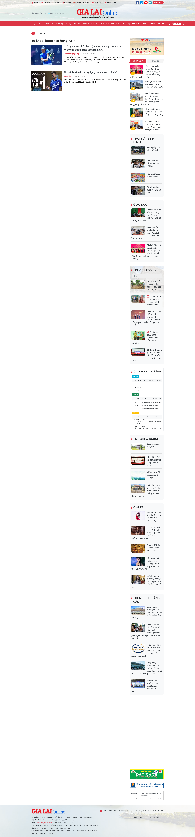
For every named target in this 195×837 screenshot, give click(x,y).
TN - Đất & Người (145, 438)
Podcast (67, 2)
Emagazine (98, 2)
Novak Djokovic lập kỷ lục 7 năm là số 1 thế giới (90, 72)
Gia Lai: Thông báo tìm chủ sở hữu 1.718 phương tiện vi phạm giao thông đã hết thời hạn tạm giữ (146, 631)
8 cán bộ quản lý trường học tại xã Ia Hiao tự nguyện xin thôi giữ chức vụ (153, 125)
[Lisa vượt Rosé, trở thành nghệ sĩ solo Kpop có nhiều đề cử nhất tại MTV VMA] (138, 530)
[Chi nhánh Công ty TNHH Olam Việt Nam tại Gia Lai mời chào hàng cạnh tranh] (138, 648)
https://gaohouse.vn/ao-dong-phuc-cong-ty (146, 798)
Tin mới (155, 61)
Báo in (57, 2)
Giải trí (144, 24)
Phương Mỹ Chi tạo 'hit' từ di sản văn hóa (153, 548)
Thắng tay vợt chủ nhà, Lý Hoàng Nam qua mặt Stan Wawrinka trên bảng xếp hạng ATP (93, 48)
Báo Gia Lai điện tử (97, 13)
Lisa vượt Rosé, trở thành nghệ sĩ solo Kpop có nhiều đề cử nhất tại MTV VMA (146, 532)
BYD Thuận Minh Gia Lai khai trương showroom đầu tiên (145, 685)
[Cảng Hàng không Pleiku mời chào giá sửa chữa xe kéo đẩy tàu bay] (138, 610)
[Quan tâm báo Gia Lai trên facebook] (137, 2)
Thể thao (161, 24)
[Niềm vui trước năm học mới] (138, 177)
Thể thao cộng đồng (72, 54)
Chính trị (59, 24)
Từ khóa (42, 33)
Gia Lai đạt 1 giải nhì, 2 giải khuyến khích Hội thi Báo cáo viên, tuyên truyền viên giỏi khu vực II (146, 318)
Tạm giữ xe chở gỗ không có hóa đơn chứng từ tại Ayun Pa (154, 84)
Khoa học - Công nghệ (120, 24)
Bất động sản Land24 (149, 793)
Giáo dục (95, 24)
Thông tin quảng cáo (146, 599)
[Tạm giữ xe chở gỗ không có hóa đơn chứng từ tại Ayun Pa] (136, 84)
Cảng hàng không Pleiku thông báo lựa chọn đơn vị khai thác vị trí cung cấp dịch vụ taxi (146, 668)
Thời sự (41, 24)
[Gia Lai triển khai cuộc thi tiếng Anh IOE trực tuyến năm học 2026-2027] (138, 230)
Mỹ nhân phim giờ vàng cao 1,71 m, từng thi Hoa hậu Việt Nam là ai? (146, 581)
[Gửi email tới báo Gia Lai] (150, 2)
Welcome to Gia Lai (82, 2)
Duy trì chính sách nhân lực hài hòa (153, 163)
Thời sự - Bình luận (73, 24)
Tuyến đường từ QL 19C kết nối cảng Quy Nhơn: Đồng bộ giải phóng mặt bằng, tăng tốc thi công (146, 99)
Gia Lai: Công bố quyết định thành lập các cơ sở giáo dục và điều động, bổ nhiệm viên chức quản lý (146, 71)
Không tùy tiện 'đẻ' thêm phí (153, 148)
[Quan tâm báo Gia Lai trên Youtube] (146, 2)
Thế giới (49, 24)
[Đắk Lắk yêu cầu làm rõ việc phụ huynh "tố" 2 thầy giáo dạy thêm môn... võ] (138, 488)
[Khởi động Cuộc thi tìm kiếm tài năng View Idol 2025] (138, 460)
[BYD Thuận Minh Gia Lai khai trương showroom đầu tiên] (138, 683)
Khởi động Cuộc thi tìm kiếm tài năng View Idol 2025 (154, 461)
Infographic (112, 2)
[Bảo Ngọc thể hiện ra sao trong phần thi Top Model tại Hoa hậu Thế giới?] (138, 561)
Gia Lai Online (48, 811)
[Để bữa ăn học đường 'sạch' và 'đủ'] (138, 190)
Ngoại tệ (135, 394)
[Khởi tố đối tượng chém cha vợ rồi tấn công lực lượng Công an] (136, 112)
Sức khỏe (105, 24)
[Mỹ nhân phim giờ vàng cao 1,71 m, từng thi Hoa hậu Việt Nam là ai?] (138, 579)
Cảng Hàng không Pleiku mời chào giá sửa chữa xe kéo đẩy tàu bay (146, 612)
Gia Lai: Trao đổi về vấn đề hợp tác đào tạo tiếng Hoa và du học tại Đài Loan (146, 215)
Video (36, 2)
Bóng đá (67, 76)
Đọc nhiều (138, 61)
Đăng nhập (158, 2)
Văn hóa (135, 24)
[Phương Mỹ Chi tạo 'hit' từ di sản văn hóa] (138, 548)
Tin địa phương (145, 269)
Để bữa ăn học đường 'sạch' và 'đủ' (154, 190)
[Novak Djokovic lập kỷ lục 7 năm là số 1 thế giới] (46, 81)
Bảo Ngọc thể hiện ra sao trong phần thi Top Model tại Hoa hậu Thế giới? (145, 563)
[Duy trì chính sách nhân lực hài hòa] (138, 163)
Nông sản (135, 376)
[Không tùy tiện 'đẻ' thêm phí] (138, 150)
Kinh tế (86, 24)
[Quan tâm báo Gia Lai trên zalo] (141, 2)
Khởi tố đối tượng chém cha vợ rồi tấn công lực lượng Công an (154, 113)
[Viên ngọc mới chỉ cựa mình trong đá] (138, 475)
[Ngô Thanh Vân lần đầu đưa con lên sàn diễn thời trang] (138, 515)
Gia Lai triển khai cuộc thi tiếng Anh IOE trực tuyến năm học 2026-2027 (146, 232)
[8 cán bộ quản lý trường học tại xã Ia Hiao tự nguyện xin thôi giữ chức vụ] (136, 124)
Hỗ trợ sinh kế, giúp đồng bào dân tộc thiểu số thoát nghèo (154, 285)
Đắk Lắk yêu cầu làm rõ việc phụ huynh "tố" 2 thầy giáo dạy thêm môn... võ (146, 490)
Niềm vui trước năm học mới (153, 175)
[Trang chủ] (34, 23)
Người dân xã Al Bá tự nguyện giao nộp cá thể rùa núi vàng (145, 337)
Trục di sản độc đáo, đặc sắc (153, 445)
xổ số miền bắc (136, 793)
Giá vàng (135, 413)
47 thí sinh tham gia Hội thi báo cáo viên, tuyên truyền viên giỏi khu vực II (146, 355)
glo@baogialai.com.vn (44, 823)
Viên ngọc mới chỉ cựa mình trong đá (153, 475)
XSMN (159, 793)
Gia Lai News (178, 24)
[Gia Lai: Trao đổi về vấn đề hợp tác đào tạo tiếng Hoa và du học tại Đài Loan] (138, 212)
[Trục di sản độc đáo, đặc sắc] (138, 447)
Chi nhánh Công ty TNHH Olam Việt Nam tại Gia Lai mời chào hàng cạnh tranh (146, 650)
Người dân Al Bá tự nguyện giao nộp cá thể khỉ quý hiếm (154, 300)
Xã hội (152, 24)
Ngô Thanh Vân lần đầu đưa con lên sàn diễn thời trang (154, 516)
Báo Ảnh (46, 2)
